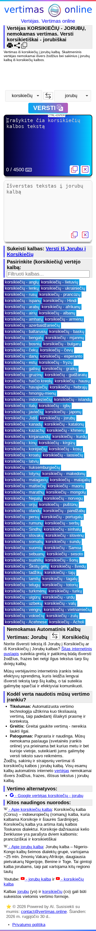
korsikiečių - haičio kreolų (28, 381)
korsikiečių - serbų (62, 523)
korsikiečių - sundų (63, 541)
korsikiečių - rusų (21, 294)
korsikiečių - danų (21, 356)
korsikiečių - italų (20, 405)
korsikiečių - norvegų (63, 498)
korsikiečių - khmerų (65, 430)
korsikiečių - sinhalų (62, 529)
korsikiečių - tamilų (22, 578)
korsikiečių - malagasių (26, 479)
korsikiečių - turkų (65, 591)
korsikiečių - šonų (61, 560)
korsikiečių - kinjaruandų (27, 436)
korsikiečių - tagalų (59, 578)
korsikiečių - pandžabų (64, 510)
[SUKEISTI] (48, 95)
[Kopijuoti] (74, 169)
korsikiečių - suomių (23, 547)
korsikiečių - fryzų (55, 362)
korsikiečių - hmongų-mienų (30, 393)
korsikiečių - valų (60, 603)
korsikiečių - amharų (24, 319)
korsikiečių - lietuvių (59, 282)
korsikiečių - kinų (20, 442)
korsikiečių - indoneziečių (28, 399)
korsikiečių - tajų (60, 572)
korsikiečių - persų (22, 517)
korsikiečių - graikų (59, 368)
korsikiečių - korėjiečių (26, 449)
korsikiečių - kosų (65, 449)
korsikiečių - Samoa (63, 547)
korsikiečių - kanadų (23, 424)
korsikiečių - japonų (63, 412)
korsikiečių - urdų (59, 597)
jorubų (23, 891)
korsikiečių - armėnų (64, 319)
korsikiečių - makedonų (63, 473)
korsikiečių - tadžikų (23, 572)
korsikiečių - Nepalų (23, 498)
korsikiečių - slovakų (24, 535)
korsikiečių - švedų (68, 566)
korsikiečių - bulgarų (62, 344)
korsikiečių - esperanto (61, 356)
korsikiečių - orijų (21, 504)
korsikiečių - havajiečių (26, 387)
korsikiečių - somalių (24, 541)
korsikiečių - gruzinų (23, 374)
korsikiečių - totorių (60, 585)
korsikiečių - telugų (22, 585)
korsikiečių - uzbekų (23, 603)
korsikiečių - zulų (62, 615)
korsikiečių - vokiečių (24, 615)
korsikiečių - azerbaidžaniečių (32, 325)
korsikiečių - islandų (72, 399)
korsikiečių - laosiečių (63, 455)
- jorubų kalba (38, 879)
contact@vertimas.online (44, 911)
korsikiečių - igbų (54, 405)
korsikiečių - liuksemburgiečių (32, 467)
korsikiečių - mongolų (66, 492)
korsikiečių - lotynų (22, 473)
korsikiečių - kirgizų (57, 442)
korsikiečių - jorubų (57, 418)
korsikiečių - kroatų (22, 455)
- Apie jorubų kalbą (25, 846)
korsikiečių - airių (21, 313)
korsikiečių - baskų (66, 331)
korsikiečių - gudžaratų (66, 374)
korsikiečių (52, 891)
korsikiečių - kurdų (69, 436)
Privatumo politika (28, 924)
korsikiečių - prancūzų (59, 294)
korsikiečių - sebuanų (24, 554)
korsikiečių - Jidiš (21, 418)
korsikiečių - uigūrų (22, 597)
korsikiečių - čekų (21, 350)
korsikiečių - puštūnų (58, 504)
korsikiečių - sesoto (65, 554)
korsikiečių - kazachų (24, 430)
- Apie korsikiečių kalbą (30, 809)
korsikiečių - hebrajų (68, 387)
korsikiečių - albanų (57, 313)
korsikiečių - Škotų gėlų (26, 566)
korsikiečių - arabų (22, 306)
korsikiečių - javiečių (24, 412)
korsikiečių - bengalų (24, 337)
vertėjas (61, 770)
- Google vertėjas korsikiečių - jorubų (48, 795)
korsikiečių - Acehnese (26, 622)
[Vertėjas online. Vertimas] (48, 11)
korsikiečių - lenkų (22, 288)
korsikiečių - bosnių (23, 344)
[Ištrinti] (85, 169)
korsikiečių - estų (21, 362)
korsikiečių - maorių (66, 486)
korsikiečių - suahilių (24, 560)
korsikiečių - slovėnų (65, 535)
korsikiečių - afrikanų (61, 306)
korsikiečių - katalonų (64, 424)
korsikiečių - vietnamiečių (67, 609)
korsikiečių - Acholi (66, 622)
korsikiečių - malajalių (70, 479)
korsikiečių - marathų (24, 492)
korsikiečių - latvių (22, 461)
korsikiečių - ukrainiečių (63, 288)
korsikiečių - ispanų (23, 300)
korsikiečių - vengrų (23, 609)
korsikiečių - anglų (22, 282)
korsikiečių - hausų (72, 381)
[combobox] (23, 96)
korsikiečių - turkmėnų (25, 591)
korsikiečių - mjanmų (65, 337)
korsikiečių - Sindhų (23, 529)
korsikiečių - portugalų (62, 517)
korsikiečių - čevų (56, 350)
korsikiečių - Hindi (60, 300)
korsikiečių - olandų (23, 510)
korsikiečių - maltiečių (25, 486)
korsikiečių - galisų (22, 368)
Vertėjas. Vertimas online (48, 21)
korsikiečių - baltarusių (26, 331)
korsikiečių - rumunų (24, 523)
